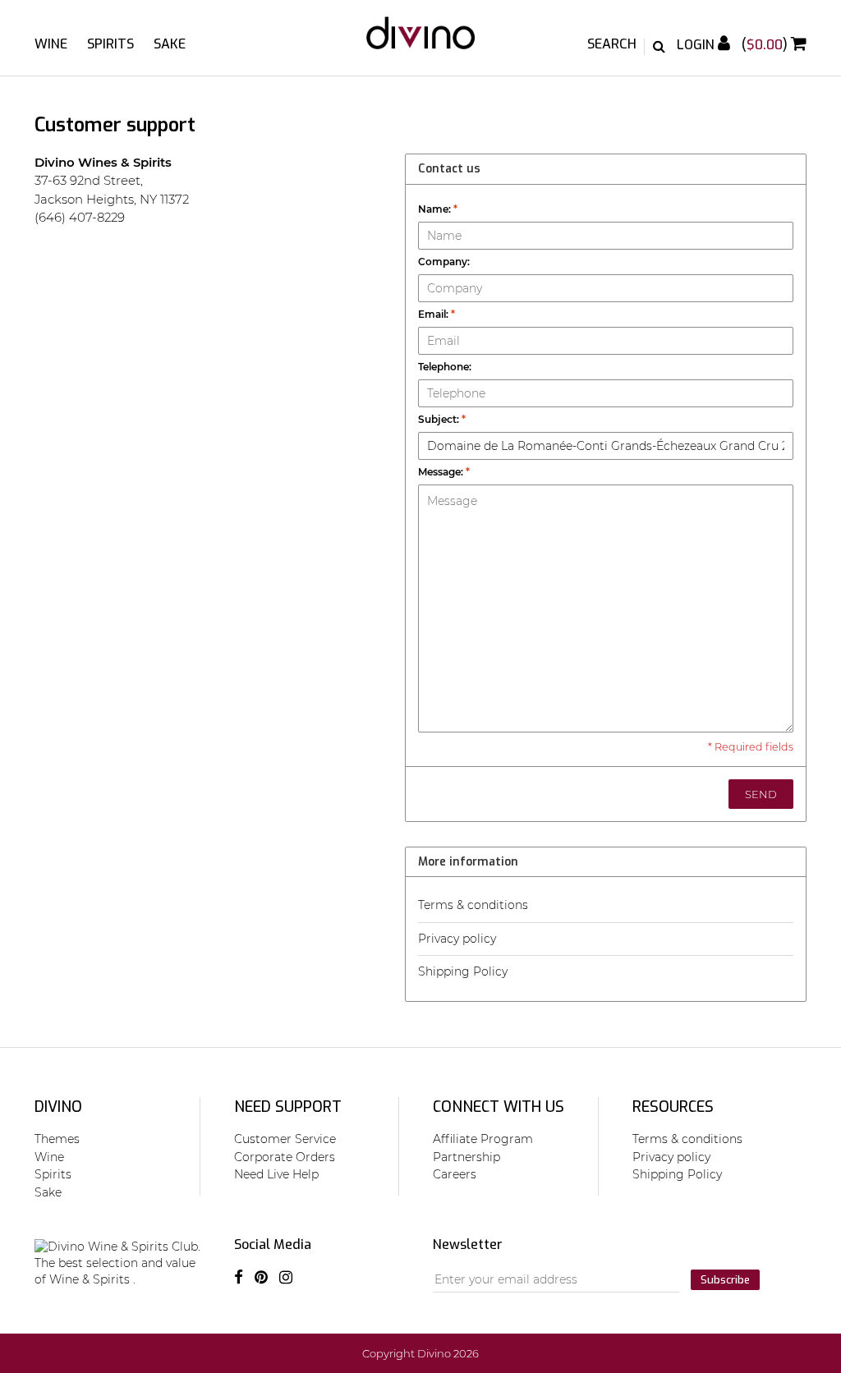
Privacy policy (457, 938)
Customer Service (285, 1139)
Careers (454, 1174)
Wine (50, 44)
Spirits (110, 44)
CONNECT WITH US (498, 1107)
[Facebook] (238, 1278)
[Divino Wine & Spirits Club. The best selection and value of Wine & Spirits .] (420, 41)
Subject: (442, 419)
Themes (57, 1139)
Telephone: (444, 366)
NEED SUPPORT (288, 1107)
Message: (444, 472)
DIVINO (58, 1107)
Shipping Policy (463, 971)
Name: (437, 209)
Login (697, 44)
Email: (436, 314)
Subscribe (725, 1280)
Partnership (466, 1157)
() (766, 44)
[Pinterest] (261, 1278)
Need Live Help (276, 1174)
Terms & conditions (473, 905)
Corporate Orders (284, 1157)
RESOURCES (673, 1107)
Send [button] (761, 794)
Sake (170, 44)
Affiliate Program (483, 1139)
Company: (444, 261)
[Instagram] (285, 1278)
